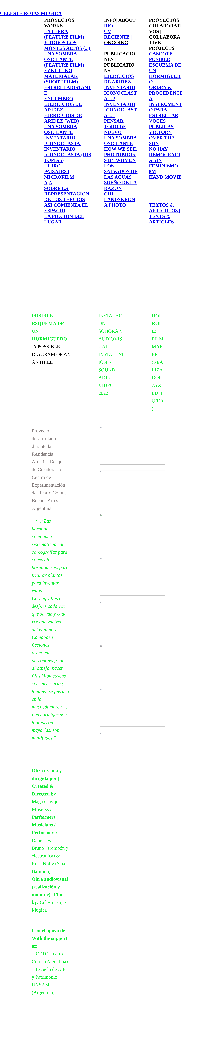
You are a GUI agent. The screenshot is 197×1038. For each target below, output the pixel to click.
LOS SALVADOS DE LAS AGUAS (121, 171)
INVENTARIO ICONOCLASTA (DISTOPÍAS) (67, 154)
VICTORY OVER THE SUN (161, 137)
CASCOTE (161, 53)
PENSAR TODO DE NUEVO (115, 126)
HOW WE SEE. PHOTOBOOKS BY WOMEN (120, 154)
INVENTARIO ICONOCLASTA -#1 (120, 109)
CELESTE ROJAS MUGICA (31, 13)
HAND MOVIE (165, 177)
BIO (108, 25)
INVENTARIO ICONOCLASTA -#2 (120, 93)
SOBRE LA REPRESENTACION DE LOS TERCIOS (66, 193)
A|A (48, 182)
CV (107, 31)
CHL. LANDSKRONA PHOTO (119, 199)
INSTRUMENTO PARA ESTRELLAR (165, 109)
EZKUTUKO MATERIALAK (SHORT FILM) (61, 76)
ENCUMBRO (58, 98)
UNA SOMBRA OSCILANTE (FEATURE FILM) (64, 59)
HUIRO (52, 165)
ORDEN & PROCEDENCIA (165, 93)
